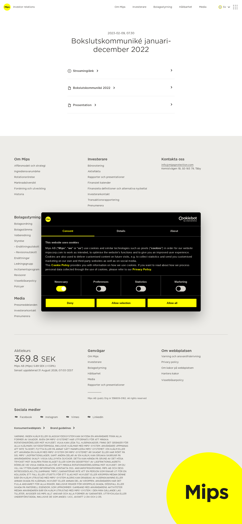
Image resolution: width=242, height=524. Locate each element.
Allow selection (121, 302)
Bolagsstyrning (162, 7)
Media (202, 7)
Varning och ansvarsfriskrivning (181, 356)
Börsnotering (96, 166)
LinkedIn (98, 417)
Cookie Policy (60, 265)
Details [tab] (121, 230)
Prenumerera (96, 205)
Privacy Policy (142, 269)
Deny (70, 302)
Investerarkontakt (99, 194)
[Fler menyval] (235, 7)
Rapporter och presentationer (106, 177)
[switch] (101, 289)
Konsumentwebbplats (27, 428)
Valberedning (22, 235)
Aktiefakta (94, 171)
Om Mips (120, 7)
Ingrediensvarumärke (27, 171)
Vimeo (75, 417)
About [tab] (174, 230)
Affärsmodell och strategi (30, 166)
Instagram (51, 417)
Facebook (26, 417)
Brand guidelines (60, 428)
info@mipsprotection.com (177, 165)
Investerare (139, 7)
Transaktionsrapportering (103, 200)
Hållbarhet (185, 7)
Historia (19, 194)
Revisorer (20, 275)
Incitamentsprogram (26, 269)
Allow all (172, 302)
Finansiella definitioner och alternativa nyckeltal (117, 188)
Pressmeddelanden (25, 305)
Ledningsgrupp (23, 264)
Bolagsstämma (23, 230)
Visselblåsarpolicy (25, 281)
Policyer (19, 286)
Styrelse (19, 241)
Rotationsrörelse (24, 177)
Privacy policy (170, 362)
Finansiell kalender (99, 183)
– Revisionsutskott (25, 252)
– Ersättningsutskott (26, 247)
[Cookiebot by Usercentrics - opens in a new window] (181, 219)
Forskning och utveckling (30, 188)
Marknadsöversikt (25, 183)
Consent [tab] (68, 230)
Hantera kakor (170, 373)
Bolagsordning (23, 224)
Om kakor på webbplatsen (177, 368)
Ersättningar (22, 258)
